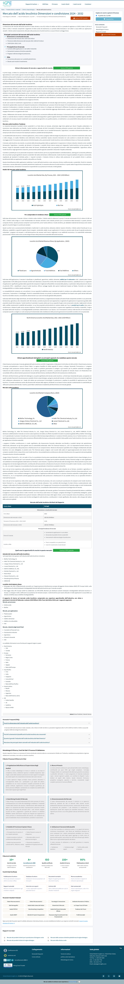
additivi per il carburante (67, 279)
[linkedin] (103, 976)
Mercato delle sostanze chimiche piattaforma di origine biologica (69, 937)
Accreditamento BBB (29, 863)
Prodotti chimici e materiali (13, 9)
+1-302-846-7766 (97, 960)
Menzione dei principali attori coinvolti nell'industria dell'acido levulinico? (27, 742)
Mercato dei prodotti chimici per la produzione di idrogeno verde (25, 937)
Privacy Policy (73, 981)
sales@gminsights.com (99, 964)
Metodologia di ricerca (102, 29)
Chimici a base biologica (28, 9)
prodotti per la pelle (78, 305)
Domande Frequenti (101, 27)
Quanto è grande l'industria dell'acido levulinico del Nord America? (24, 738)
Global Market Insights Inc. (10, 976)
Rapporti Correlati (101, 32)
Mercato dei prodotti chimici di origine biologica (20, 940)
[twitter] (108, 976)
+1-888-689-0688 (99, 958)
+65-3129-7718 (97, 962)
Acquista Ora (109, 19)
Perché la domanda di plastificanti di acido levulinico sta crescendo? (25, 734)
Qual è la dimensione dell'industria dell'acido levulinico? (21, 723)
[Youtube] (119, 976)
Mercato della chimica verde (58, 940)
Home (2, 9)
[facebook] (114, 976)
